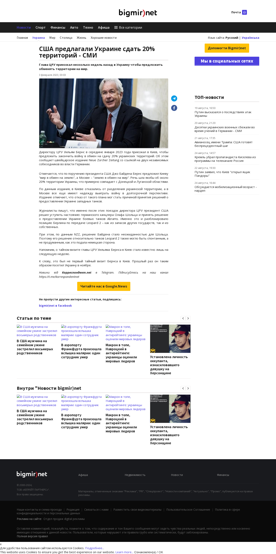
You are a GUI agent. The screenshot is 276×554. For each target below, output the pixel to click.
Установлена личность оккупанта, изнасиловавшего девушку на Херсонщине (169, 364)
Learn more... (124, 552)
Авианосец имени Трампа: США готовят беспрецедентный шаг (224, 144)
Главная (22, 38)
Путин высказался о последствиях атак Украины (223, 114)
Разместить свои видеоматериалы (137, 509)
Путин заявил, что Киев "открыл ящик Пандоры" (222, 174)
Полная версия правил (32, 536)
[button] (183, 318)
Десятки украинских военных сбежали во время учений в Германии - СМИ (225, 129)
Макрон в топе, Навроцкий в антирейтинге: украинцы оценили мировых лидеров (121, 353)
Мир (52, 38)
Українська (250, 38)
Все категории (130, 27)
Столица (66, 38)
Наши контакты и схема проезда (39, 509)
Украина (38, 38)
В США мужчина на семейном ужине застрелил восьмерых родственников (35, 347)
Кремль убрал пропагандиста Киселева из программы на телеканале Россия (225, 159)
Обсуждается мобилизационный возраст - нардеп (226, 188)
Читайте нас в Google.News (103, 286)
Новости (24, 27)
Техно (88, 27)
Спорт (41, 27)
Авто (74, 27)
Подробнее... (94, 548)
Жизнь (81, 38)
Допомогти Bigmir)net (227, 48)
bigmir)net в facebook (55, 305)
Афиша (104, 27)
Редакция (72, 509)
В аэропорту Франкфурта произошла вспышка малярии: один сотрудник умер (81, 351)
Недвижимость (135, 475)
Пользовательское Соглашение (188, 509)
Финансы (58, 27)
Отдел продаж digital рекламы (64, 519)
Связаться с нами (96, 509)
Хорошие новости (104, 38)
